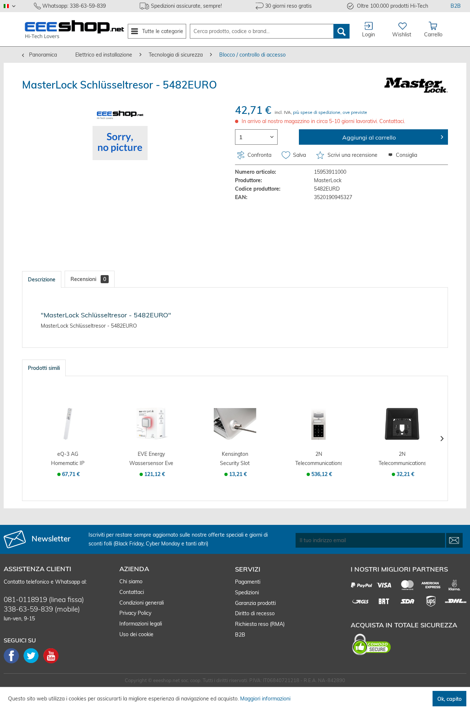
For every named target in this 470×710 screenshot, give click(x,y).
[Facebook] (14, 662)
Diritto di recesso (255, 613)
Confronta (258, 155)
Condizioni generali (141, 602)
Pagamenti (247, 582)
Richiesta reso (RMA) (260, 624)
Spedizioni (247, 592)
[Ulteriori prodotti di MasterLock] (416, 90)
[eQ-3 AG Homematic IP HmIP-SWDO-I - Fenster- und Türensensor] (67, 424)
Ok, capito (449, 699)
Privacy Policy (135, 613)
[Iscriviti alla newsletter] (454, 540)
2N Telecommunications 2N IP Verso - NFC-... (318, 459)
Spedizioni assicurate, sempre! (186, 6)
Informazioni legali (140, 623)
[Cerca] (341, 31)
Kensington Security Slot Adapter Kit (235, 459)
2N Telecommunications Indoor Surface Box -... (402, 459)
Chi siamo (130, 581)
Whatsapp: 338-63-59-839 (74, 6)
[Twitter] (33, 662)
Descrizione (41, 279)
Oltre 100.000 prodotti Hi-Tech (392, 6)
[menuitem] (157, 31)
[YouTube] (51, 662)
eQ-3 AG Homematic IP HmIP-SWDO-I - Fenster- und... (68, 459)
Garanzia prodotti (255, 603)
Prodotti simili (44, 368)
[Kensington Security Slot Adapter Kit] (235, 424)
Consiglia (405, 155)
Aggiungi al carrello (369, 137)
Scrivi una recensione (352, 155)
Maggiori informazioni (265, 698)
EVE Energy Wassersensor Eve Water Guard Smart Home (151, 459)
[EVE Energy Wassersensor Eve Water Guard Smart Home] (151, 424)
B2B (456, 6)
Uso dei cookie (136, 634)
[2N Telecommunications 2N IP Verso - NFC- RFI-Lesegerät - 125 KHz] (318, 424)
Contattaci (131, 592)
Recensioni (88, 279)
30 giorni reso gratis (288, 6)
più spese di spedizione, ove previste (330, 112)
